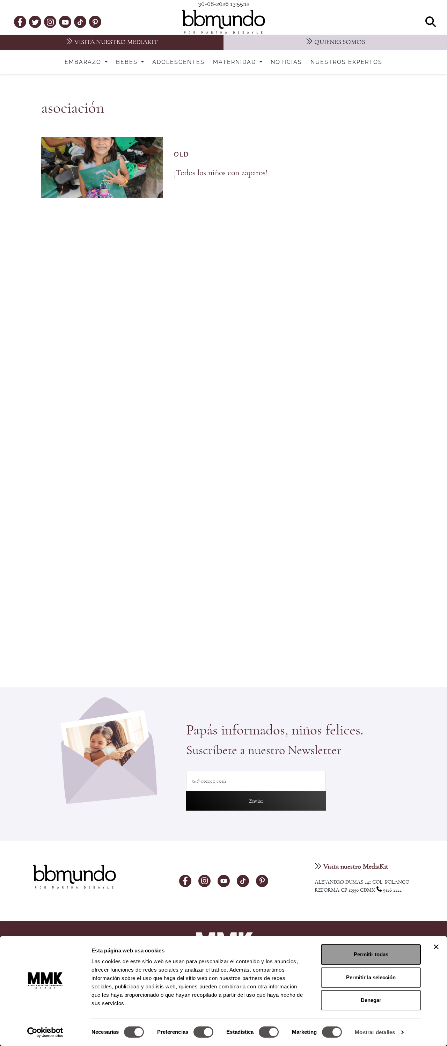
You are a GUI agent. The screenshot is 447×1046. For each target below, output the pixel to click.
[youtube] (65, 21)
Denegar (371, 1000)
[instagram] (50, 21)
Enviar (256, 801)
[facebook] (20, 21)
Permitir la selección (371, 977)
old (181, 155)
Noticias (286, 62)
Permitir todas (371, 954)
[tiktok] (80, 21)
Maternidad (235, 62)
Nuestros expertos (346, 62)
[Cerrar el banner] (436, 946)
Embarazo (84, 62)
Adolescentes (178, 62)
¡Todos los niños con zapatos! (221, 173)
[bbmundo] (223, 22)
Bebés (128, 62)
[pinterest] (95, 21)
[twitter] (35, 21)
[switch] (203, 1032)
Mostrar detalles (375, 1032)
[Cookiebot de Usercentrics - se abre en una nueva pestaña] (45, 1032)
